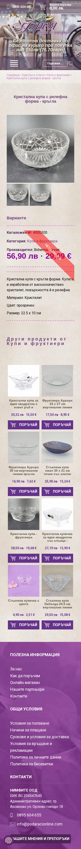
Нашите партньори (27, 689)
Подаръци (13, 75)
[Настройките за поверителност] (8, 840)
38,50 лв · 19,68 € (23, 548)
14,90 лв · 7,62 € (24, 481)
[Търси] (71, 63)
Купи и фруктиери (58, 75)
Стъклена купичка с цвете (23, 602)
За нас (16, 669)
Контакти (18, 696)
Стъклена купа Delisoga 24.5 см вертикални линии (57, 604)
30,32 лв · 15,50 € (23, 414)
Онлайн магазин (25, 682)
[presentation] (14, 146)
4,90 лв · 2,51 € (24, 615)
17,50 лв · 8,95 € (57, 414)
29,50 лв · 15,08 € (57, 615)
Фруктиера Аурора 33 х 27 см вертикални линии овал (57, 404)
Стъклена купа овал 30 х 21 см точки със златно (57, 471)
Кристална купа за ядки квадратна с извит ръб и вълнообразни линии (23, 404)
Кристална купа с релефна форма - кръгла (34, 78)
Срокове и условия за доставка (39, 736)
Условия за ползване (29, 723)
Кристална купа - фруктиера (23, 535)
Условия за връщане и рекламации (31, 747)
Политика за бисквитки (31, 763)
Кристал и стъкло (33, 75)
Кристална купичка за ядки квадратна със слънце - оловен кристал (57, 537)
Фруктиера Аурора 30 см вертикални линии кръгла (24, 471)
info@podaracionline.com (40, 824)
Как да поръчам (25, 675)
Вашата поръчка (60, 6)
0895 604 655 (22, 7)
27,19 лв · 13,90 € (57, 548)
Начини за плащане (28, 730)
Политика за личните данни (35, 757)
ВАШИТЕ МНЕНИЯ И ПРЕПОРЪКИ (40, 839)
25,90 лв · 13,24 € (57, 481)
